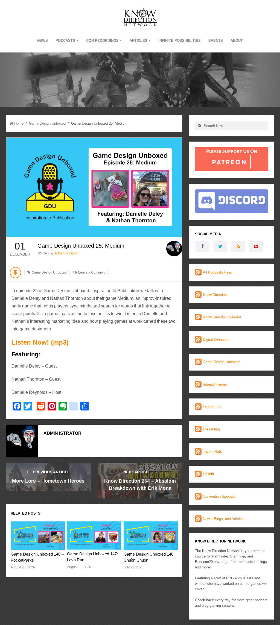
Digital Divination (216, 340)
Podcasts (65, 41)
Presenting (211, 429)
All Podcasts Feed (217, 272)
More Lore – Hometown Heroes (48, 481)
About (237, 41)
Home (19, 123)
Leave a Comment (92, 272)
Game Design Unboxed (47, 123)
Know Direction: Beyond (222, 317)
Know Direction (215, 295)
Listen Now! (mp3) (40, 342)
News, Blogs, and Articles (223, 519)
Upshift (208, 474)
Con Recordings (102, 41)
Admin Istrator (65, 253)
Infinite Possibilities (179, 41)
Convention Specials (219, 496)
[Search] (199, 125)
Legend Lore (212, 407)
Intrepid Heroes (215, 384)
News (42, 41)
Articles (138, 41)
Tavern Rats (212, 452)
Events (215, 41)
